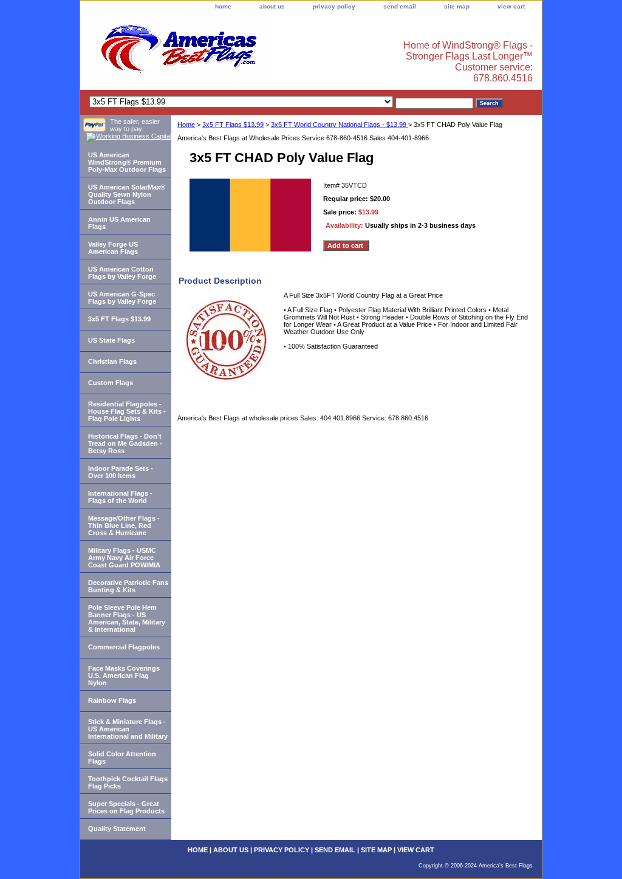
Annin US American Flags (119, 223)
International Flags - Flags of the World (120, 497)
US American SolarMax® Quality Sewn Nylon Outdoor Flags (126, 194)
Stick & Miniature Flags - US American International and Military (128, 729)
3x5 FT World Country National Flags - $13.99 (339, 124)
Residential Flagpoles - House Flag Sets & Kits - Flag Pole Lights (127, 411)
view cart (511, 6)
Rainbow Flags (112, 700)
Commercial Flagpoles (124, 647)
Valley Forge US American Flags (113, 248)
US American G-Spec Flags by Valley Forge (122, 297)
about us (272, 6)
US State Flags (111, 340)
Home (186, 124)
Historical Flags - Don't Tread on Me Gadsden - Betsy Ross (125, 443)
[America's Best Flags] (232, 51)
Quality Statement (117, 828)
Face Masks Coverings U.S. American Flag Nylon (124, 675)
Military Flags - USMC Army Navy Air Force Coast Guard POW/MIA (124, 558)
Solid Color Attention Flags (122, 757)
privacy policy (334, 6)
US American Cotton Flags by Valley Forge (122, 272)
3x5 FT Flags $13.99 (233, 124)
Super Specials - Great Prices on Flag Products (126, 807)
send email (399, 6)
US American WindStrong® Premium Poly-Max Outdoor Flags (127, 162)
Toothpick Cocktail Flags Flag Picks (128, 782)
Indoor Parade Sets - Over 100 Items (120, 472)
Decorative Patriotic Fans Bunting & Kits (128, 586)
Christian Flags (112, 361)
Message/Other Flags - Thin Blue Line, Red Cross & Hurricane (124, 525)
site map (457, 6)
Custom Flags (110, 382)
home (223, 6)
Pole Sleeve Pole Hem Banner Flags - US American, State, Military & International (126, 618)
